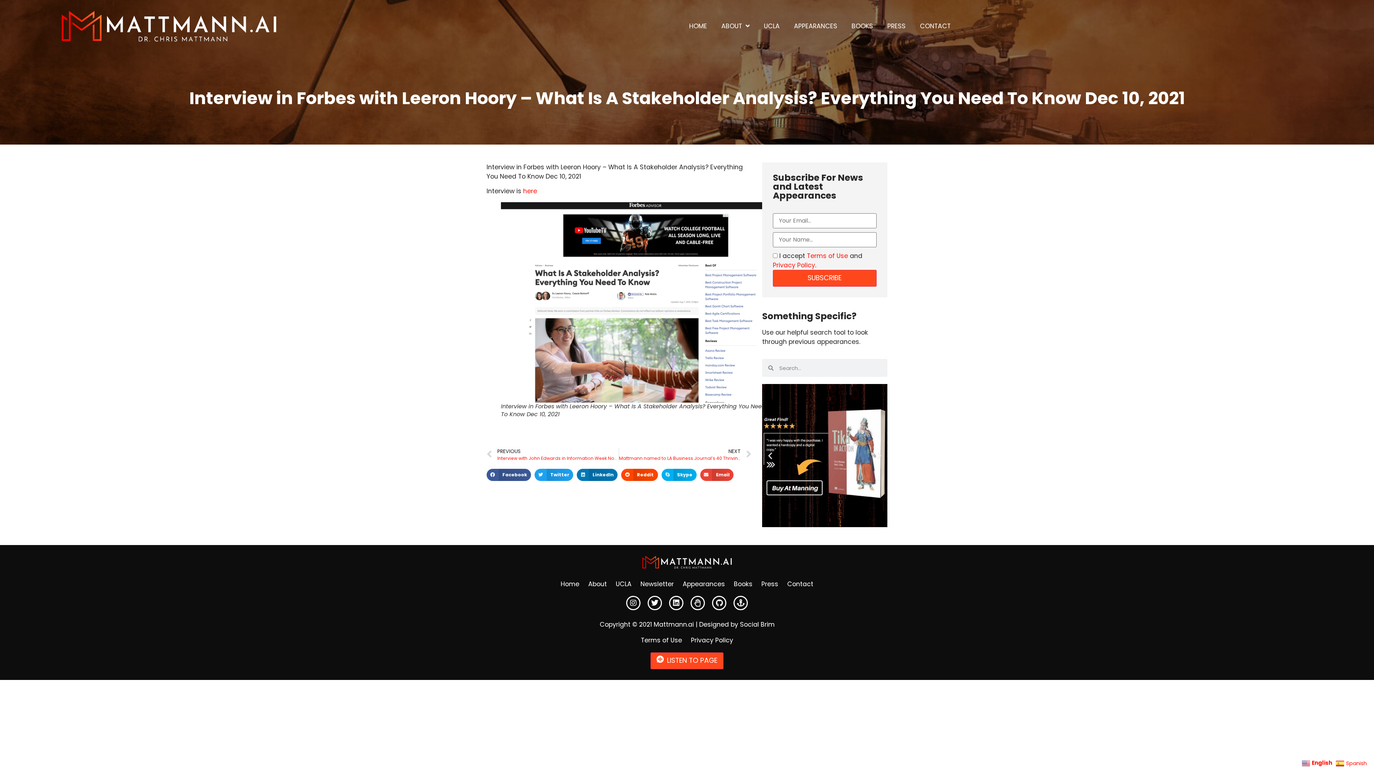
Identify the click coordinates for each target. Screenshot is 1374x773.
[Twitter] (655, 603)
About (731, 26)
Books (862, 26)
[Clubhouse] (698, 603)
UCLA (772, 26)
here (531, 191)
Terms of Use (827, 256)
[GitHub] (719, 603)
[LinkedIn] (676, 603)
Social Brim (757, 624)
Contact (935, 26)
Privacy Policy (794, 265)
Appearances (815, 26)
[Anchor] (741, 603)
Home (698, 26)
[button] (509, 475)
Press (896, 26)
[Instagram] (633, 603)
